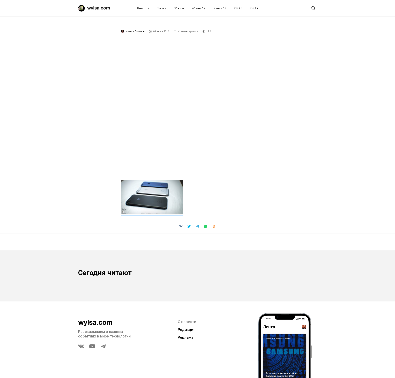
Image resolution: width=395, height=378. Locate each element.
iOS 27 (254, 8)
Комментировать (188, 31)
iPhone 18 (219, 8)
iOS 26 (238, 8)
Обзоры (179, 8)
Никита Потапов (135, 31)
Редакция (186, 329)
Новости (143, 8)
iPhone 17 (198, 8)
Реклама (186, 337)
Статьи (161, 8)
